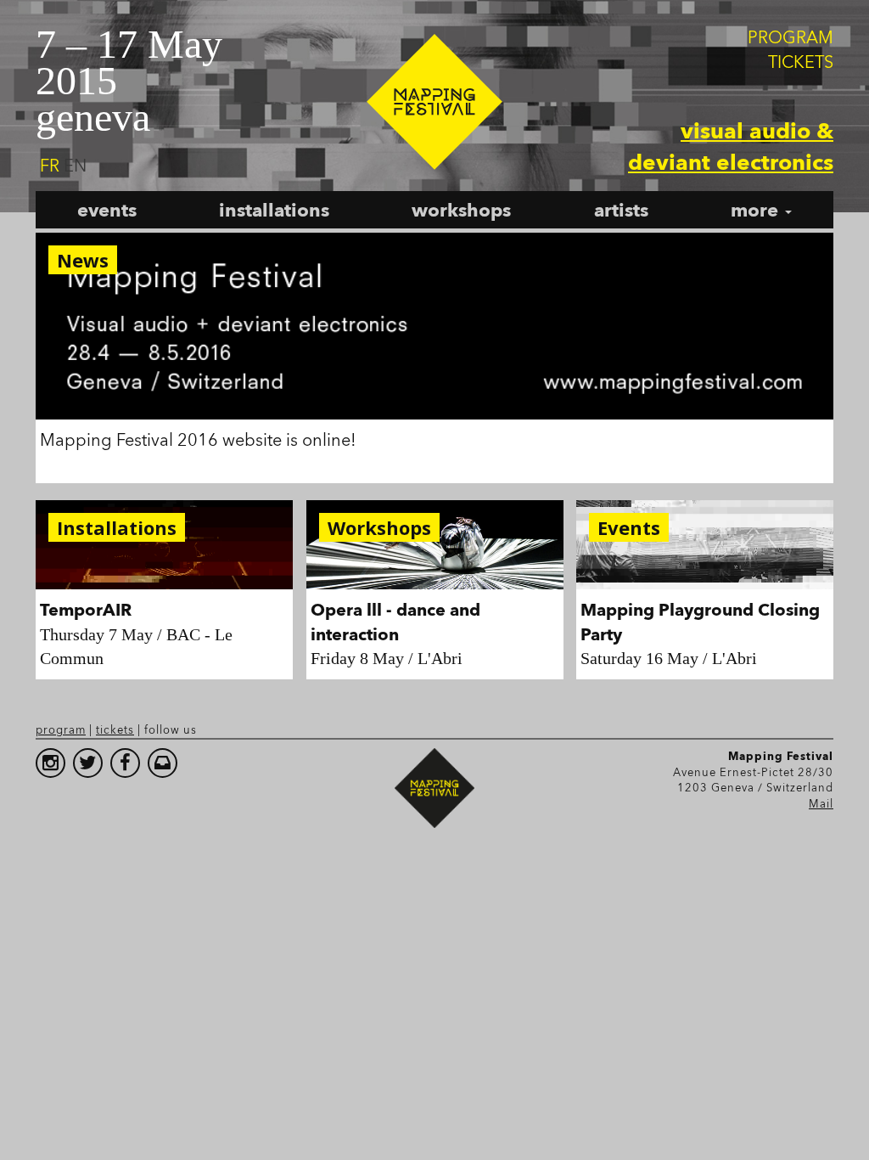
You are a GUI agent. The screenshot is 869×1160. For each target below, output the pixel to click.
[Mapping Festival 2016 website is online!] (434, 326)
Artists (621, 210)
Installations (274, 210)
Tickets (800, 62)
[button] (761, 209)
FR (49, 165)
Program (790, 37)
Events (107, 210)
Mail (821, 803)
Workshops (461, 210)
